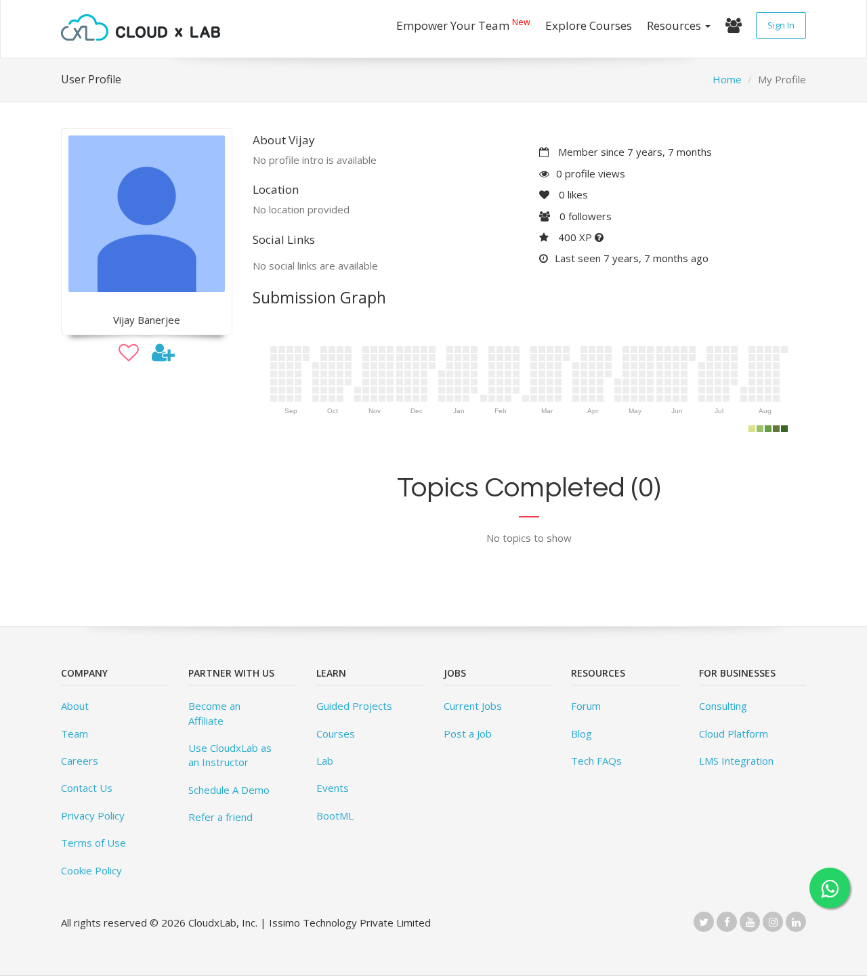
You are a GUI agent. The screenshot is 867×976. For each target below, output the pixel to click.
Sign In (781, 25)
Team (74, 733)
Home (727, 79)
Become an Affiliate (214, 713)
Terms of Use (93, 842)
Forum (586, 706)
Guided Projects (354, 706)
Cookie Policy (91, 870)
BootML (335, 815)
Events (332, 787)
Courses (335, 733)
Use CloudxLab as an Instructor (230, 755)
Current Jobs (473, 706)
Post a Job (468, 733)
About (75, 706)
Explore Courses (588, 25)
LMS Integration (736, 760)
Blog (581, 733)
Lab (324, 760)
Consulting (723, 706)
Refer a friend (220, 817)
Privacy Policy (93, 815)
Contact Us (86, 787)
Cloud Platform (733, 733)
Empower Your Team (463, 24)
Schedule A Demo (229, 790)
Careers (79, 760)
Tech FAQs (596, 760)
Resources (675, 25)
